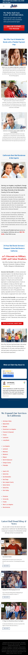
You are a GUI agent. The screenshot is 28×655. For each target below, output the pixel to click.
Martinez (5, 451)
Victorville (5, 499)
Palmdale (5, 465)
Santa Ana (5, 474)
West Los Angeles (8, 504)
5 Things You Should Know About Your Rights (12, 621)
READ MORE (6, 565)
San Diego (5, 479)
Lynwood (5, 449)
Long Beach (6, 440)
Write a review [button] (8, 376)
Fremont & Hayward (8, 432)
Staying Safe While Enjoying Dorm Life (11, 589)
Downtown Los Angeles (9, 429)
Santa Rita (6, 487)
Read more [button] (6, 396)
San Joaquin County (8, 482)
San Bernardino (7, 477)
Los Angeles (6, 446)
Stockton (5, 496)
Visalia (4, 502)
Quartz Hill (6, 471)
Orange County (7, 462)
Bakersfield (6, 424)
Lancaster (5, 437)
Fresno (5, 435)
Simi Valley (6, 490)
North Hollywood (7, 460)
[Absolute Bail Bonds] (14, 6)
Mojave (5, 457)
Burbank (5, 426)
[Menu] (4, 6)
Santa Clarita (6, 485)
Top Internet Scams (7, 556)
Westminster (6, 507)
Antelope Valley (7, 421)
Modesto (5, 454)
